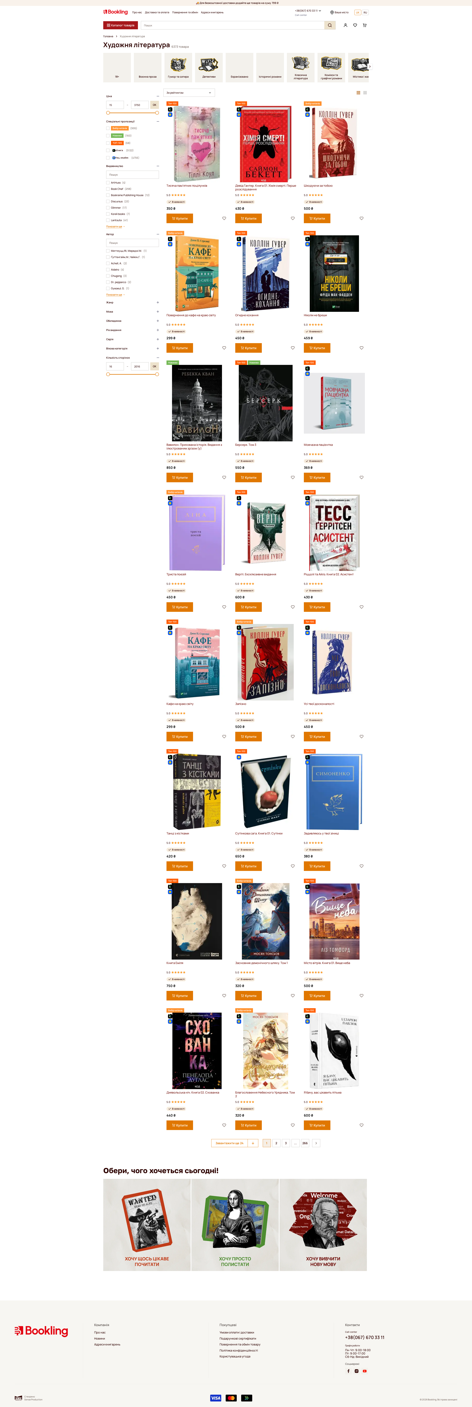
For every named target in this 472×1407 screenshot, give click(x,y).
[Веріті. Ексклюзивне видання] (265, 532)
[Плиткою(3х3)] (358, 93)
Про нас (137, 12)
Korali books (120, 214)
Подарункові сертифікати (238, 1338)
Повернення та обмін (185, 12)
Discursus (120, 201)
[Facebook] (348, 1371)
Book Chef (121, 189)
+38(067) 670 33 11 (306, 10)
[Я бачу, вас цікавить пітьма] (334, 1051)
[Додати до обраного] (224, 218)
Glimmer (119, 207)
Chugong (119, 276)
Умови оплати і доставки (237, 1332)
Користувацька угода (235, 1356)
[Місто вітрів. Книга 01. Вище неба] (334, 921)
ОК (154, 105)
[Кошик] (365, 25)
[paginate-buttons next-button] (316, 1143)
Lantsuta (119, 220)
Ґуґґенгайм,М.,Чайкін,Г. (128, 257)
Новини (99, 1338)
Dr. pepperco (121, 282)
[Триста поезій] (197, 532)
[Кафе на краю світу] (197, 662)
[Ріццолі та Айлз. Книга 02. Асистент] (334, 532)
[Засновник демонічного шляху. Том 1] (265, 921)
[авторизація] (345, 25)
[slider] (108, 113)
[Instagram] (356, 1371)
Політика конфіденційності (239, 1350)
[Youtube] (364, 1371)
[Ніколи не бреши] (334, 273)
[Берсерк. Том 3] (265, 403)
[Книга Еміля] (197, 921)
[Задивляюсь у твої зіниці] (334, 792)
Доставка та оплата (157, 12)
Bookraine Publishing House (130, 195)
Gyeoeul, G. (120, 288)
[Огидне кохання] (265, 273)
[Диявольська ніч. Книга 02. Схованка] (197, 1051)
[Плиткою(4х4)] (365, 93)
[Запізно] (265, 662)
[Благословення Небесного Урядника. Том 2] (265, 1051)
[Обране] (355, 25)
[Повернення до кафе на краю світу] (197, 273)
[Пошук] (329, 25)
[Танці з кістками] (197, 792)
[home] (116, 36)
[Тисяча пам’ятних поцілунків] (197, 144)
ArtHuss (118, 182)
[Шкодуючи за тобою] (334, 144)
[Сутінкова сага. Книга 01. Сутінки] (265, 792)
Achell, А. (119, 263)
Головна (108, 36)
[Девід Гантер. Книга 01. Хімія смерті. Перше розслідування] (265, 144)
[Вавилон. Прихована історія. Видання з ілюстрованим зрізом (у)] (197, 403)
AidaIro (117, 269)
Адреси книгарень (212, 12)
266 (305, 1143)
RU (365, 12)
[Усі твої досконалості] (334, 662)
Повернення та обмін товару (240, 1344)
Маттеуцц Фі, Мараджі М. (129, 250)
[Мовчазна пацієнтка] (334, 403)
